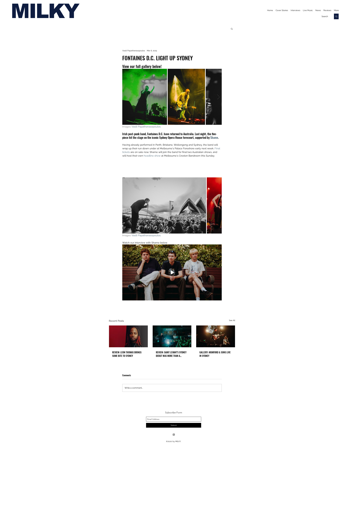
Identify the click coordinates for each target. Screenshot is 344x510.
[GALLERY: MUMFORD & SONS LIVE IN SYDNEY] (215, 336)
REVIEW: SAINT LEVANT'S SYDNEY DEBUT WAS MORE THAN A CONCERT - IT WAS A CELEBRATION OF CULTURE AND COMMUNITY (172, 353)
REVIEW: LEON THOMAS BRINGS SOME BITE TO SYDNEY (126, 353)
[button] (231, 29)
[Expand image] (144, 97)
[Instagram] (173, 434)
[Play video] (172, 272)
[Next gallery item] (218, 96)
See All (232, 320)
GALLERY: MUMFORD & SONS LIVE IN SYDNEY (215, 353)
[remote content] (172, 167)
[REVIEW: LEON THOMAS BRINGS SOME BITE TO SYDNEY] (128, 336)
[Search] (336, 16)
